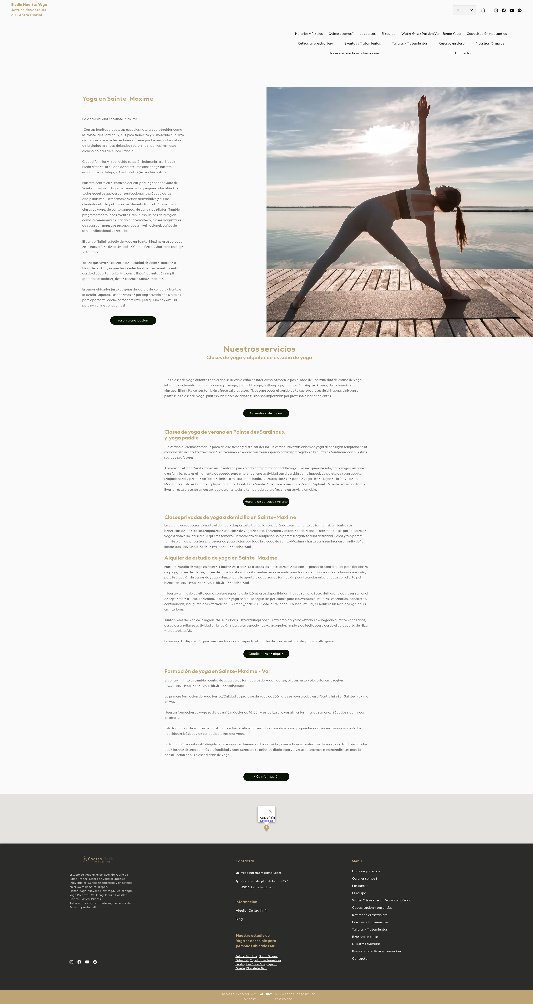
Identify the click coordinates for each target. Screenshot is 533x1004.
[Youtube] (511, 10)
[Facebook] (503, 10)
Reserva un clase (365, 937)
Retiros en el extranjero (369, 915)
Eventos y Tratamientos (370, 922)
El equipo (359, 893)
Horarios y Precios (366, 871)
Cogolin (255, 960)
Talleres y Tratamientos (370, 929)
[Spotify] (519, 10)
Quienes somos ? (364, 878)
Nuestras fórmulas (366, 944)
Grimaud (241, 960)
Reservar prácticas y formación (373, 951)
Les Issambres (271, 960)
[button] (409, 44)
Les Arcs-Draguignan (261, 964)
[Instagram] (495, 10)
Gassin (240, 968)
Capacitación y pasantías (372, 908)
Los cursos (360, 886)
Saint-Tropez (268, 956)
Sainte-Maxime (246, 956)
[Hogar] (483, 10)
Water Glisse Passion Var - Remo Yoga (373, 900)
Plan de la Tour (256, 968)
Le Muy (240, 964)
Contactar (360, 959)
